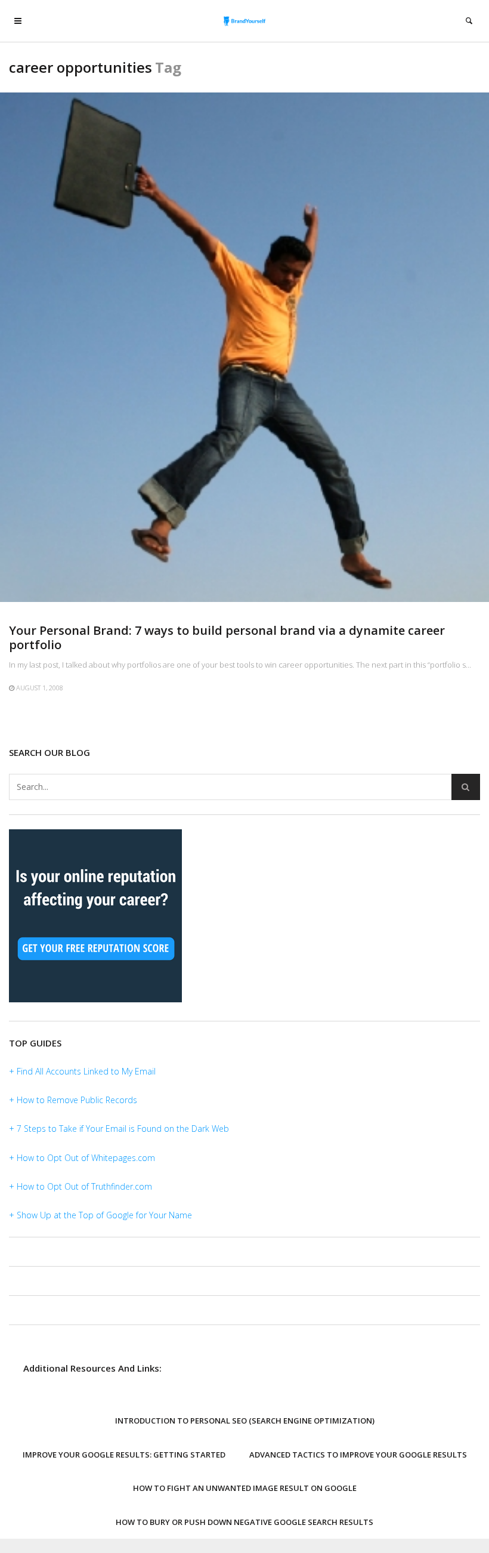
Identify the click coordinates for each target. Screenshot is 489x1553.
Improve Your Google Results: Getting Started (124, 1454)
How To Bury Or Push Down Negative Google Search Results (244, 1522)
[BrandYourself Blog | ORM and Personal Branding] (245, 21)
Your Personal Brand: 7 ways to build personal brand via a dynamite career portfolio (227, 637)
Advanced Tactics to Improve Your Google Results (358, 1454)
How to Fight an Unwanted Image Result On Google (245, 1488)
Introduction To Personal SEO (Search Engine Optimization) (245, 1420)
